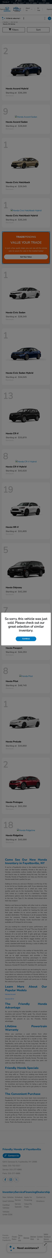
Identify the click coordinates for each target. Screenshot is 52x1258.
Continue (26, 639)
